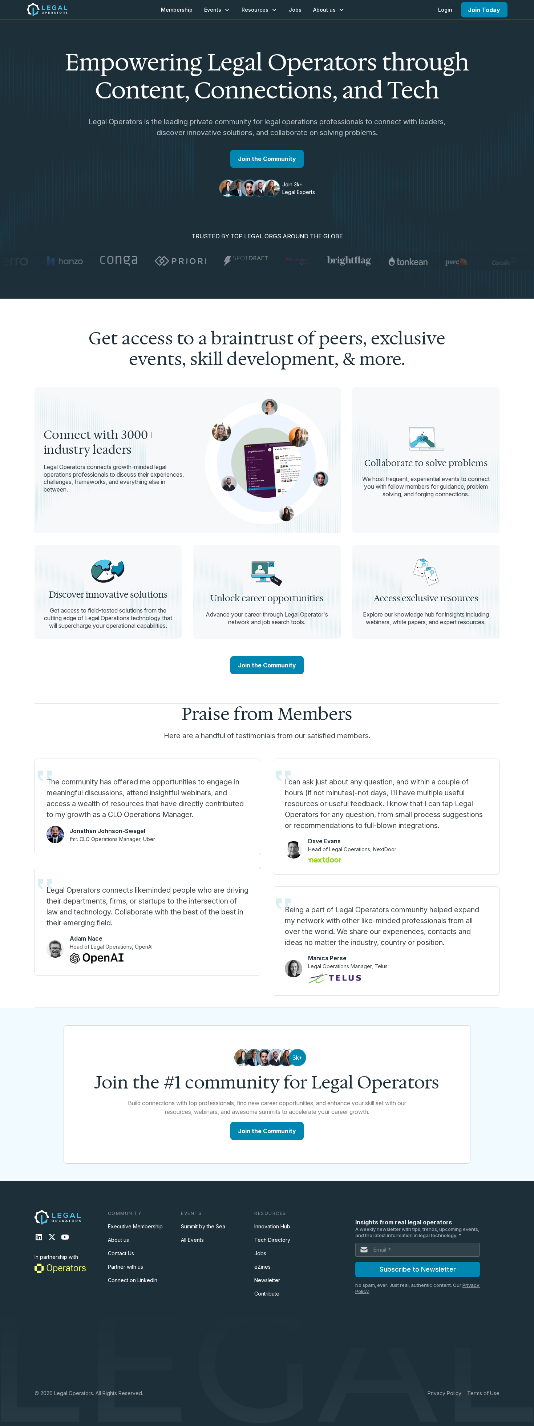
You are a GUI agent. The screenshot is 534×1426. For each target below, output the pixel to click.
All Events (192, 1240)
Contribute (266, 1293)
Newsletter (267, 1280)
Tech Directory (272, 1240)
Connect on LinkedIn (132, 1280)
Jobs (295, 10)
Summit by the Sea (203, 1226)
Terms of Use (483, 1393)
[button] (217, 9)
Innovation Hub (272, 1226)
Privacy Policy (444, 1393)
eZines (262, 1267)
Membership (177, 10)
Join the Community (267, 158)
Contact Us (121, 1253)
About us (118, 1240)
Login (445, 10)
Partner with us (125, 1267)
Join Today (484, 9)
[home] (47, 9)
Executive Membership (135, 1226)
